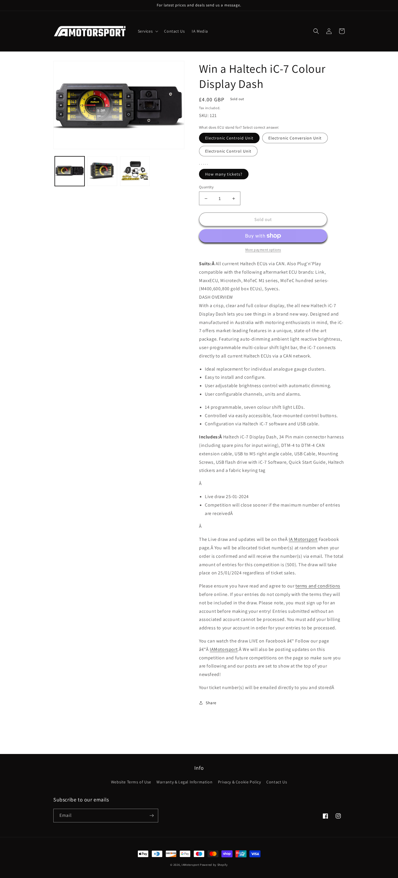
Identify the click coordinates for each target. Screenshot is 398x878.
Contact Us (276, 782)
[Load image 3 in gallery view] (135, 171)
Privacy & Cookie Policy (239, 782)
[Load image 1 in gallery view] (69, 171)
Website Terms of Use (131, 782)
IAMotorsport (223, 649)
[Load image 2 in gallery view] (102, 171)
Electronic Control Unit (228, 151)
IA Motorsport (303, 539)
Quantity (206, 187)
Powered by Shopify (214, 865)
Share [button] (211, 702)
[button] (147, 31)
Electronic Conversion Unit (295, 138)
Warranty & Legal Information (184, 782)
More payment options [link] (263, 249)
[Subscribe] (151, 815)
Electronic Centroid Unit (229, 138)
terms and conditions (317, 586)
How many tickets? (223, 174)
